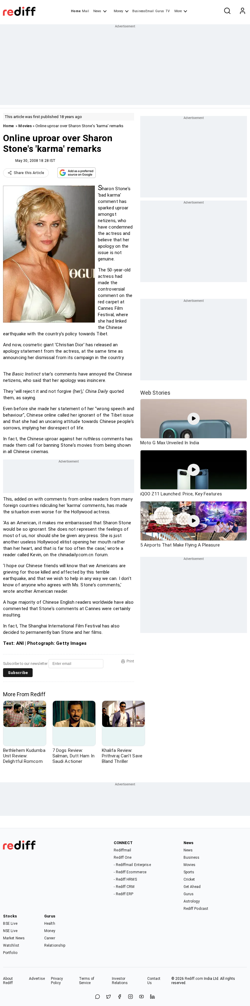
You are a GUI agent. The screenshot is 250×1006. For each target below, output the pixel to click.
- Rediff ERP (123, 894)
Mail (85, 11)
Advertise (37, 978)
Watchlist (11, 945)
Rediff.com (194, 978)
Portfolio (10, 953)
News (97, 11)
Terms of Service (87, 980)
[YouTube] (141, 997)
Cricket (189, 879)
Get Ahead (192, 887)
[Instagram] (130, 997)
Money (118, 11)
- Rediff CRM (124, 887)
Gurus (159, 11)
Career (49, 938)
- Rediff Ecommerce (130, 872)
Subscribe (18, 672)
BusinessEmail (143, 11)
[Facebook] (119, 997)
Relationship (54, 945)
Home (75, 11)
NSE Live (10, 931)
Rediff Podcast (196, 908)
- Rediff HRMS (125, 879)
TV (168, 11)
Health (49, 923)
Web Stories (155, 392)
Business (192, 857)
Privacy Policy (57, 980)
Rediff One (122, 857)
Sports (189, 872)
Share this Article (29, 173)
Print (130, 661)
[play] (194, 419)
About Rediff (8, 980)
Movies (25, 126)
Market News (14, 938)
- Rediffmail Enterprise (132, 865)
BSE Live (10, 923)
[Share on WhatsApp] (97, 997)
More (178, 11)
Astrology (192, 901)
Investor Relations (120, 980)
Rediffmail (122, 850)
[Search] (227, 11)
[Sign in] (242, 11)
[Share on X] (108, 997)
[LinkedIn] (152, 997)
